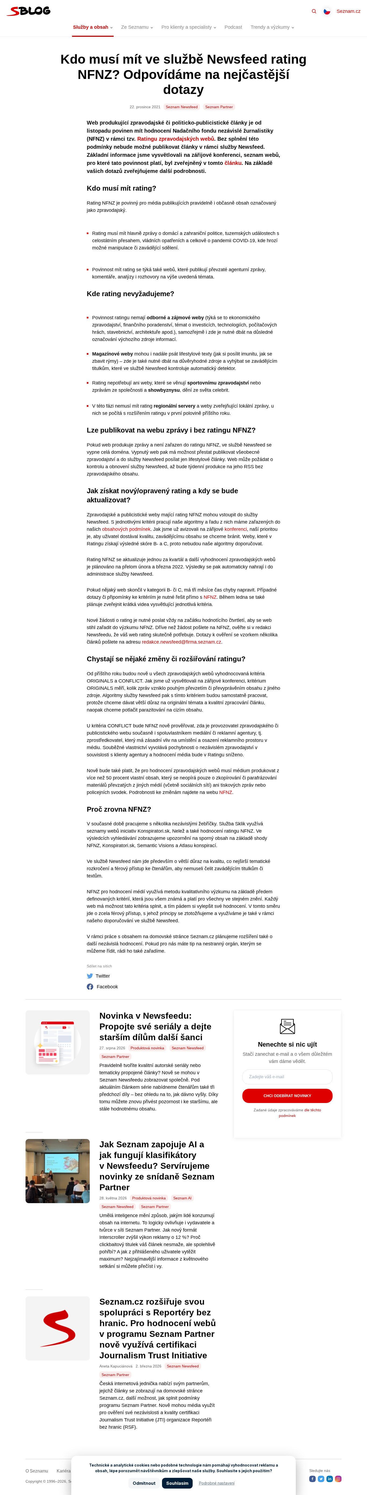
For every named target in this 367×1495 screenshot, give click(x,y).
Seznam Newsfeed (182, 107)
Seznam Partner (219, 107)
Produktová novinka (147, 1048)
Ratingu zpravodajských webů (175, 139)
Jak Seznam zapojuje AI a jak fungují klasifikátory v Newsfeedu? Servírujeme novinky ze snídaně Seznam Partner (156, 1166)
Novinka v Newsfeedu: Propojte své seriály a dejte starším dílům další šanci (155, 1026)
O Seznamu (37, 1471)
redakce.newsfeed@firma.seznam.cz (181, 642)
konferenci (235, 529)
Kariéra (64, 1471)
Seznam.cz (349, 11)
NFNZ (210, 597)
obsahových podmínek (125, 529)
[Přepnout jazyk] (327, 11)
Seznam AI (182, 1198)
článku (233, 163)
